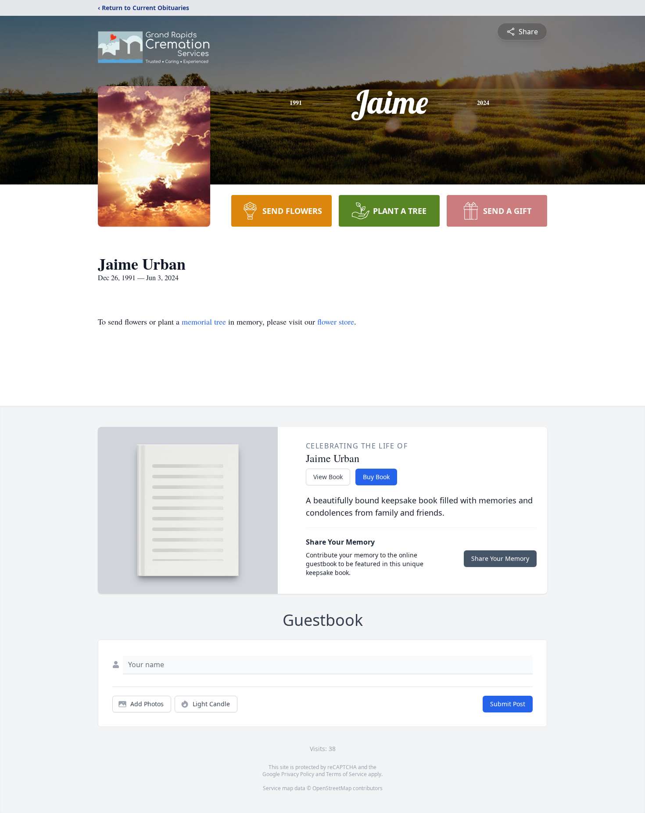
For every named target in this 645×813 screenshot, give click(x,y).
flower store (335, 321)
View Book (328, 477)
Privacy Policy (297, 774)
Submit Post (507, 704)
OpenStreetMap (331, 788)
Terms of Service (346, 774)
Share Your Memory (500, 558)
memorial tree (204, 321)
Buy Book (376, 477)
